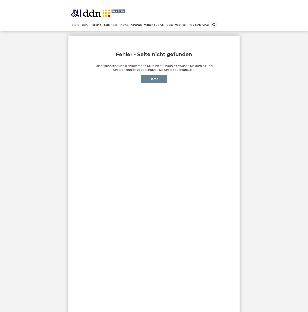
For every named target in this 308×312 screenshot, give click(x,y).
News (124, 24)
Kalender (110, 24)
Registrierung (199, 24)
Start (75, 24)
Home (154, 79)
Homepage (132, 69)
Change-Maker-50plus (147, 24)
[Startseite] (98, 13)
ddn (85, 24)
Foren (95, 24)
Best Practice (176, 24)
